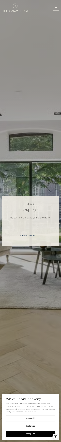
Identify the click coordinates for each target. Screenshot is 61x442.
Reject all (30, 418)
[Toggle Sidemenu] (56, 8)
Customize (30, 426)
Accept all (30, 434)
